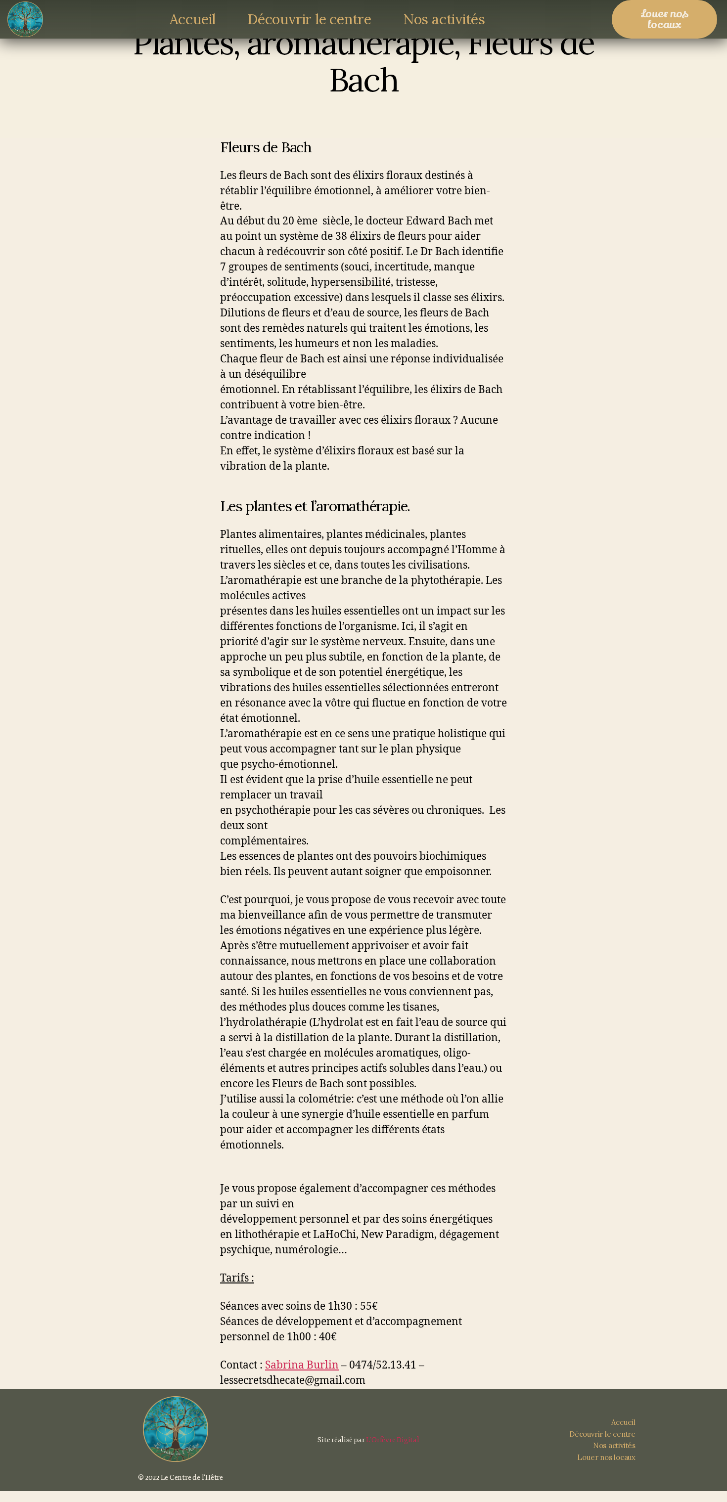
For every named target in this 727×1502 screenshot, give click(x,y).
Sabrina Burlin (302, 1365)
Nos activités (444, 19)
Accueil (193, 19)
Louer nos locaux (606, 1457)
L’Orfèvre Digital (392, 1439)
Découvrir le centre (309, 19)
